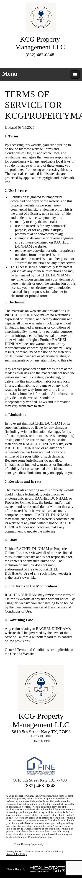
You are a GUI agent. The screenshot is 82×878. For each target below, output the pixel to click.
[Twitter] (28, 62)
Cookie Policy (53, 851)
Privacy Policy (14, 851)
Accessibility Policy (16, 854)
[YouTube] (52, 62)
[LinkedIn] (44, 62)
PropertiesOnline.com (51, 795)
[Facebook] (36, 62)
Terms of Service (34, 851)
